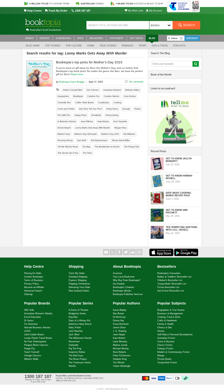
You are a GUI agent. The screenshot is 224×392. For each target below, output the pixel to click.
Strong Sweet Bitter (121, 140)
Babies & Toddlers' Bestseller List (174, 276)
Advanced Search (33, 290)
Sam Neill (81, 140)
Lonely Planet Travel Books (38, 338)
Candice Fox (93, 96)
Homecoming (112, 115)
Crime (90, 45)
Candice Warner (111, 96)
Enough (126, 109)
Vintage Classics (32, 355)
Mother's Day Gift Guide (85, 134)
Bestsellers (166, 266)
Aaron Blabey (120, 310)
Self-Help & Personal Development (174, 334)
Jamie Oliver (119, 327)
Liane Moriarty (120, 341)
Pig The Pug (75, 348)
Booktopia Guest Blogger (72, 82)
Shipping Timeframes (79, 283)
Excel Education (32, 317)
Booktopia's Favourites (168, 273)
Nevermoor (74, 341)
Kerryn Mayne (64, 128)
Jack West (74, 334)
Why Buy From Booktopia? (126, 280)
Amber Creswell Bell (72, 90)
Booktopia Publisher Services (128, 294)
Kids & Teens (160, 45)
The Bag (86, 146)
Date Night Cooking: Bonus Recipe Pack (178, 194)
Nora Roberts (119, 352)
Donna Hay (118, 320)
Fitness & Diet (164, 327)
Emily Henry (112, 109)
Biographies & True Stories (171, 310)
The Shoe (87, 153)
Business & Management (170, 313)
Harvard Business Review (37, 327)
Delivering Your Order (79, 287)
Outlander (73, 345)
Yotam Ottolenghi (121, 366)
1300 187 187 (82, 10)
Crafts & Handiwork (167, 320)
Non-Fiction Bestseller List (170, 290)
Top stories (53, 45)
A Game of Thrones (78, 310)
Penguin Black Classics (36, 345)
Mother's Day (64, 134)
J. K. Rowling (119, 331)
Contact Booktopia (33, 276)
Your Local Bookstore (124, 276)
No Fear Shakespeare (35, 341)
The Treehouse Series (80, 362)
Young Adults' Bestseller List (171, 283)
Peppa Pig (29, 348)
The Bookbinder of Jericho (107, 146)
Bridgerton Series (77, 313)
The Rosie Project (78, 359)
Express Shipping (77, 280)
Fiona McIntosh (121, 324)
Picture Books (164, 359)
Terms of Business (33, 280)
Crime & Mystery (165, 341)
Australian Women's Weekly (38, 313)
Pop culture (74, 45)
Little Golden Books (34, 334)
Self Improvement (99, 140)
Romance (127, 45)
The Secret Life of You (68, 153)
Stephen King (120, 359)
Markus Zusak (120, 345)
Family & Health (165, 324)
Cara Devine (130, 96)
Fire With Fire (64, 115)
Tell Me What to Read (68, 146)
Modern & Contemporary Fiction (173, 352)
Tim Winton (118, 362)
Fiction (137, 109)
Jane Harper (119, 334)
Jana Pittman (87, 121)
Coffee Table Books (84, 102)
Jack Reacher (76, 331)
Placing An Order (32, 273)
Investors (117, 273)
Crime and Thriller (66, 109)
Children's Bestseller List (169, 280)
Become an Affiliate (34, 287)
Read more (77, 74)
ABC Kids (29, 310)
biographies (63, 96)
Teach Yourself (31, 352)
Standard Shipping (78, 276)
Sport (142, 45)
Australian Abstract (112, 90)
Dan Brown (118, 313)
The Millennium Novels (80, 338)
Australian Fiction (166, 338)
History (160, 331)
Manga (160, 355)
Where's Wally (31, 359)
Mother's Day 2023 (110, 134)
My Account (155, 10)
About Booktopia (127, 266)
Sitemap (28, 294)
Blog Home (33, 45)
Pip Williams (129, 134)
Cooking (117, 102)
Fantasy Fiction (165, 348)
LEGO (27, 331)
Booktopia (78, 96)
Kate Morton (103, 121)
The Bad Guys (76, 355)
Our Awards (119, 283)
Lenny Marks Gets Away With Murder (92, 128)
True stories (108, 45)
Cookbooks (103, 102)
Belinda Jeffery (132, 90)
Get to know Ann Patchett (176, 211)
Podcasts (179, 45)
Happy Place (81, 115)
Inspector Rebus (77, 352)
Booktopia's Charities (123, 287)
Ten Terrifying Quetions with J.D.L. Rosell (181, 228)
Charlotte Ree (64, 102)
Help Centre (34, 10)
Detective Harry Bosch (80, 324)
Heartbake (96, 115)
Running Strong (65, 140)
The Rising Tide (131, 146)
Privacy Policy (31, 283)
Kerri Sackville (120, 121)
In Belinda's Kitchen (67, 121)
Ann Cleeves (93, 90)
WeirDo (72, 366)
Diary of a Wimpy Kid (79, 320)
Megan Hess (120, 128)
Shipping (76, 266)
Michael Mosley (121, 348)
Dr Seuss (29, 320)
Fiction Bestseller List (168, 287)
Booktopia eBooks (122, 290)
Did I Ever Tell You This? (90, 109)
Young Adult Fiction (167, 362)
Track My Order (57, 10)
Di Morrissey (119, 317)
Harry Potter (75, 327)
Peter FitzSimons (122, 355)
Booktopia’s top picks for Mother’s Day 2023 (89, 62)
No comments (136, 81)
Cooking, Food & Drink (168, 317)
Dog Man (73, 317)
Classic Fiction (164, 345)
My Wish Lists (135, 10)
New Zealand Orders (79, 290)
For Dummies (31, 324)
